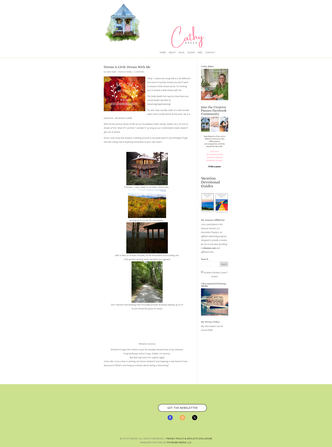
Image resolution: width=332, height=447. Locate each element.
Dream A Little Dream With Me (127, 67)
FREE (200, 53)
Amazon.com (209, 248)
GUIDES (191, 53)
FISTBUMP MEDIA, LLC (179, 442)
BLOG (181, 53)
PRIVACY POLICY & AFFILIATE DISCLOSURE (189, 438)
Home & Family (125, 72)
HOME (163, 53)
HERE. (210, 330)
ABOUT (172, 53)
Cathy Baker (111, 72)
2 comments (139, 72)
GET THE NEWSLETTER (182, 408)
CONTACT (210, 53)
